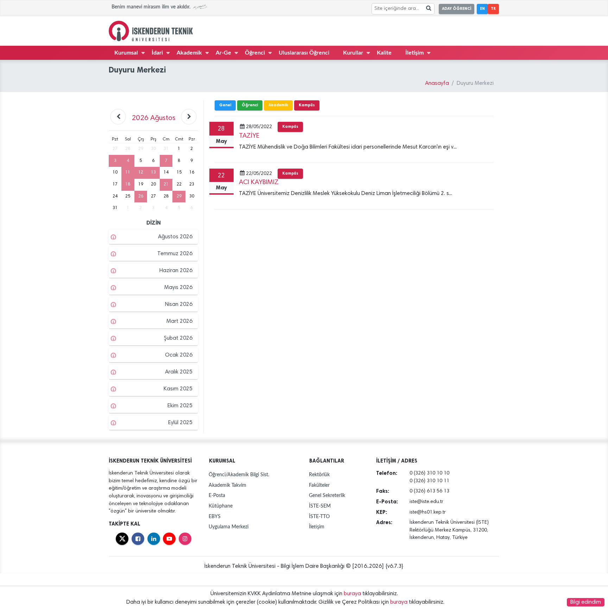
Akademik (189, 53)
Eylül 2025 (180, 423)
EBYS (215, 516)
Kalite (384, 53)
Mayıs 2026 (178, 287)
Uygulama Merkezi (228, 526)
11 (127, 172)
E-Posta (217, 495)
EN (482, 8)
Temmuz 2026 (174, 254)
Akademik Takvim (227, 485)
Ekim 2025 (179, 406)
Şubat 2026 (178, 338)
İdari (157, 53)
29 (179, 196)
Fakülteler (319, 485)
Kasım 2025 (178, 389)
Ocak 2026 (178, 355)
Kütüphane (221, 506)
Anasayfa (437, 83)
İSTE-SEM (320, 506)
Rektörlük (319, 474)
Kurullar (353, 53)
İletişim (414, 53)
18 (127, 184)
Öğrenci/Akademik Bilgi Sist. (239, 474)
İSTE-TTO (319, 516)
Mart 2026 (179, 321)
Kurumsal (126, 53)
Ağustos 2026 (175, 237)
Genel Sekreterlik (327, 495)
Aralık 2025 (178, 372)
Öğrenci (255, 53)
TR (493, 8)
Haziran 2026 (175, 270)
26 (140, 196)
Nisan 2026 (178, 304)
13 (153, 172)
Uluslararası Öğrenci (304, 53)
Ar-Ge (223, 53)
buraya (352, 594)
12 (140, 172)
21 (166, 184)
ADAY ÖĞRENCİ (456, 8)
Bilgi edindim (585, 602)
